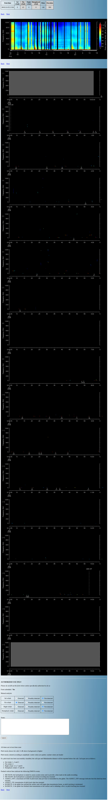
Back (2, 14)
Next (8, 14)
